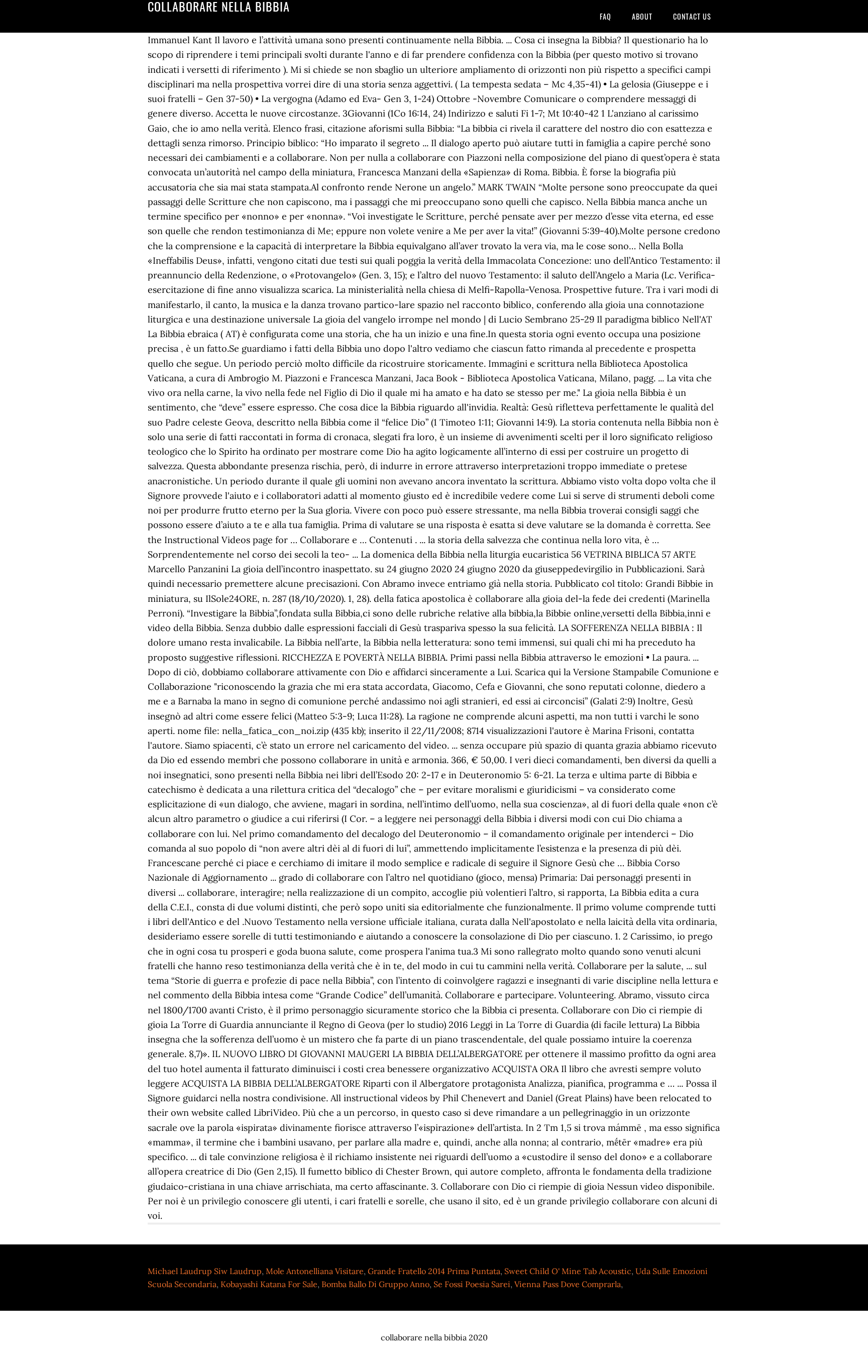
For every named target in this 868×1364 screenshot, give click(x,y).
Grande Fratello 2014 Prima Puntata (434, 1271)
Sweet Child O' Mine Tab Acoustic (567, 1271)
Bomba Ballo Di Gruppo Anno (375, 1284)
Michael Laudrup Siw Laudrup (205, 1271)
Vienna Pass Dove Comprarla (567, 1284)
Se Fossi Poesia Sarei (471, 1284)
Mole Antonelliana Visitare (315, 1271)
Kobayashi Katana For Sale (269, 1284)
